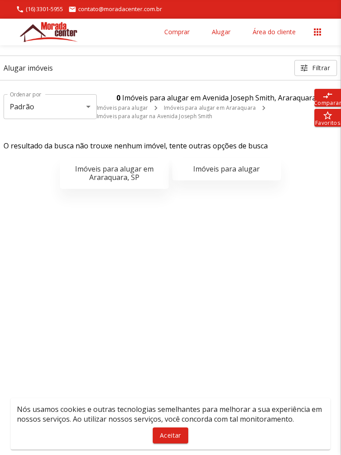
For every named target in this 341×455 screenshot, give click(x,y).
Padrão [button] (22, 107)
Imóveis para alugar (122, 108)
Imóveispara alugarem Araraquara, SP (114, 173)
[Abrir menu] (317, 32)
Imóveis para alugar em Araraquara (210, 108)
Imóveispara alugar (226, 169)
